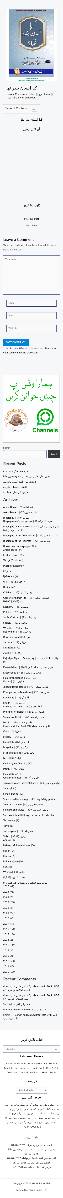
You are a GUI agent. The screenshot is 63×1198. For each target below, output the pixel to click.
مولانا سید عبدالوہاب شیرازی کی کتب (27, 883)
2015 (6, 945)
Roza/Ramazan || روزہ (17, 637)
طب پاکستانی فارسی (18, 999)
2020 (6, 918)
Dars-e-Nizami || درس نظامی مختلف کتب (28, 667)
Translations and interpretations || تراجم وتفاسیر (31, 783)
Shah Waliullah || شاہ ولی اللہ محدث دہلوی (28, 815)
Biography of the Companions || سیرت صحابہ (30, 535)
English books (10, 555)
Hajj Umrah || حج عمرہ (17, 632)
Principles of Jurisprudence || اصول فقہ (26, 692)
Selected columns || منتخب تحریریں (23, 804)
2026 (6, 886)
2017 (6, 934)
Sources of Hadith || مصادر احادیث (23, 717)
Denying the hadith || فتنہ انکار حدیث (25, 706)
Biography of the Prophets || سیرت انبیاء (27, 541)
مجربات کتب (14, 731)
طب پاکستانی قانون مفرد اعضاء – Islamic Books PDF (31, 986)
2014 (6, 950)
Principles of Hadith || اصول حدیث (23, 712)
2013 (6, 956)
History (7, 856)
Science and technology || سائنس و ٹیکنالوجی (29, 799)
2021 (6, 913)
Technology (9, 820)
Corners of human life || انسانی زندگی (26, 598)
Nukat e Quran (11, 861)
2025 (6, 892)
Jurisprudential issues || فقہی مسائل (25, 687)
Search (6, 448)
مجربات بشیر (40, 1009)
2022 (6, 908)
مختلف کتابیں (18, 877)
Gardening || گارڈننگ (16, 697)
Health (6, 851)
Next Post (31, 226)
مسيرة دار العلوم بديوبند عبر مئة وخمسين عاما (26, 476)
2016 (6, 940)
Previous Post (31, 219)
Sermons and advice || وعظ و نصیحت (25, 810)
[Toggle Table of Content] (33, 109)
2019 (6, 924)
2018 (6, 929)
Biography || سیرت (16, 518)
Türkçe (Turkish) (11, 560)
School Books (10, 794)
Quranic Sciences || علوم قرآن (21, 778)
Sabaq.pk (8, 788)
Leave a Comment (15, 94)
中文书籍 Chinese (12, 582)
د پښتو (10, 571)
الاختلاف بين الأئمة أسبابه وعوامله (20, 482)
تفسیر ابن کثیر (23, 1004)
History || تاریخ (35, 94)
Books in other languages (16, 546)
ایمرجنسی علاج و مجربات (16, 471)
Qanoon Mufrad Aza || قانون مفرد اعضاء (26, 726)
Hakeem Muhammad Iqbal (17, 845)
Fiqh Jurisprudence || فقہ (19, 678)
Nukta (6, 867)
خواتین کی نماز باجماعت (15, 492)
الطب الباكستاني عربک (18, 990)
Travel (6, 826)
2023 (6, 902)
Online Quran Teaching (15, 763)
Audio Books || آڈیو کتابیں (18, 507)
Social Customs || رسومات (19, 617)
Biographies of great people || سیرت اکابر (28, 521)
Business (8, 587)
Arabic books (10, 550)
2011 (6, 966)
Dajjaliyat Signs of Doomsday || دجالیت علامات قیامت (31, 658)
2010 (6, 972)
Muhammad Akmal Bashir (16, 1009)
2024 (6, 897)
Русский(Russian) (12, 566)
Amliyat (7, 840)
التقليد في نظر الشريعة (15, 487)
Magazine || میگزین (15, 747)
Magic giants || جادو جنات (19, 753)
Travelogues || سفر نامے (18, 831)
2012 (6, 961)
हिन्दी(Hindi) (8, 576)
